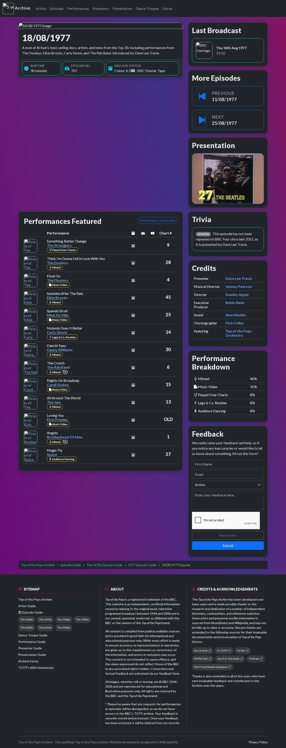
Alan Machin (235, 315)
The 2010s (45, 627)
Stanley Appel (236, 294)
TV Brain (254, 658)
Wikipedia (241, 623)
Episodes (57, 8)
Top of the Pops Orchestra (238, 333)
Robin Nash (234, 302)
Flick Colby (234, 323)
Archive (22, 7)
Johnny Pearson (238, 286)
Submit (228, 545)
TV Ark (241, 650)
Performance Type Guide (157, 220)
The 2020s (63, 627)
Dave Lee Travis (238, 278)
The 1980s (63, 619)
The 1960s (26, 619)
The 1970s (45, 619)
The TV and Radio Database (210, 667)
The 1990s (82, 619)
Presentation (122, 8)
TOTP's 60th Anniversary (36, 667)
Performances (78, 8)
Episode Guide (71, 565)
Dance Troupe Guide (32, 635)
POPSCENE (201, 658)
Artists (41, 8)
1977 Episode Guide (142, 565)
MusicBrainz (219, 623)
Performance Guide (32, 642)
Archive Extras (28, 661)
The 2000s (26, 627)
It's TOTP (222, 650)
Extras (167, 8)
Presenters (101, 8)
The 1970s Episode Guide (104, 565)
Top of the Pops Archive (38, 565)
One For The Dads (228, 658)
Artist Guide (27, 606)
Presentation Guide (32, 655)
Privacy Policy (258, 742)
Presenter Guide (30, 648)
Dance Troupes (147, 8)
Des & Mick (201, 650)
